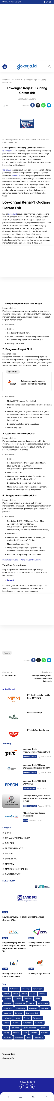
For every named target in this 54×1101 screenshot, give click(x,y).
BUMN (25, 820)
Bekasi (24, 994)
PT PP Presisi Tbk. (9, 675)
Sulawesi (34, 1032)
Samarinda (15, 1028)
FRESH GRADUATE (29, 756)
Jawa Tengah (20, 1008)
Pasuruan (16, 1023)
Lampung (18, 1013)
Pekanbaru (27, 1023)
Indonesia (7, 1003)
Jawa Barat (8, 1008)
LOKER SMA (10, 858)
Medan (26, 1018)
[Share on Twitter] (38, 105)
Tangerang (19, 1037)
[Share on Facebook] (32, 105)
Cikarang (7, 998)
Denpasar (28, 998)
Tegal (28, 1037)
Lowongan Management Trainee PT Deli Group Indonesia (41, 678)
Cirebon (18, 998)
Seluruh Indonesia (29, 1028)
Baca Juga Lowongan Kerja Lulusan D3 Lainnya (21, 560)
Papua (6, 1023)
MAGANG (9, 863)
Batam (15, 994)
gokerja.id (12, 214)
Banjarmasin (37, 989)
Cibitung (42, 994)
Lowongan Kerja (32, 1013)
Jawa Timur (33, 1008)
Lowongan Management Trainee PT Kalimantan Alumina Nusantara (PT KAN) (37, 798)
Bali (5, 989)
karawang (7, 1013)
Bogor (32, 994)
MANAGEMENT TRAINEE (16, 869)
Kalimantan (45, 1008)
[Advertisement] (27, 32)
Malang (17, 1018)
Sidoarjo (16, 1032)
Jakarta (7, 653)
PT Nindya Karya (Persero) (39, 973)
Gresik (38, 998)
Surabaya (7, 1037)
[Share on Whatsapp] (43, 105)
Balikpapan (14, 989)
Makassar (7, 1018)
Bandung (25, 989)
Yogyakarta (38, 1037)
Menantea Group (34, 712)
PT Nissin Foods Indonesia (38, 730)
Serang (6, 1032)
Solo (25, 1032)
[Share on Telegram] (49, 105)
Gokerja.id (6, 170)
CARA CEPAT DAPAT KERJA (17, 838)
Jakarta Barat (43, 1003)
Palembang (37, 1018)
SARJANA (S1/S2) (29, 788)
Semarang (44, 1028)
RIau (5, 1028)
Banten (6, 994)
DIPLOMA (9, 843)
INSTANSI (9, 853)
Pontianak (39, 1023)
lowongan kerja (9, 151)
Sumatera (44, 1032)
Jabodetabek (20, 1003)
